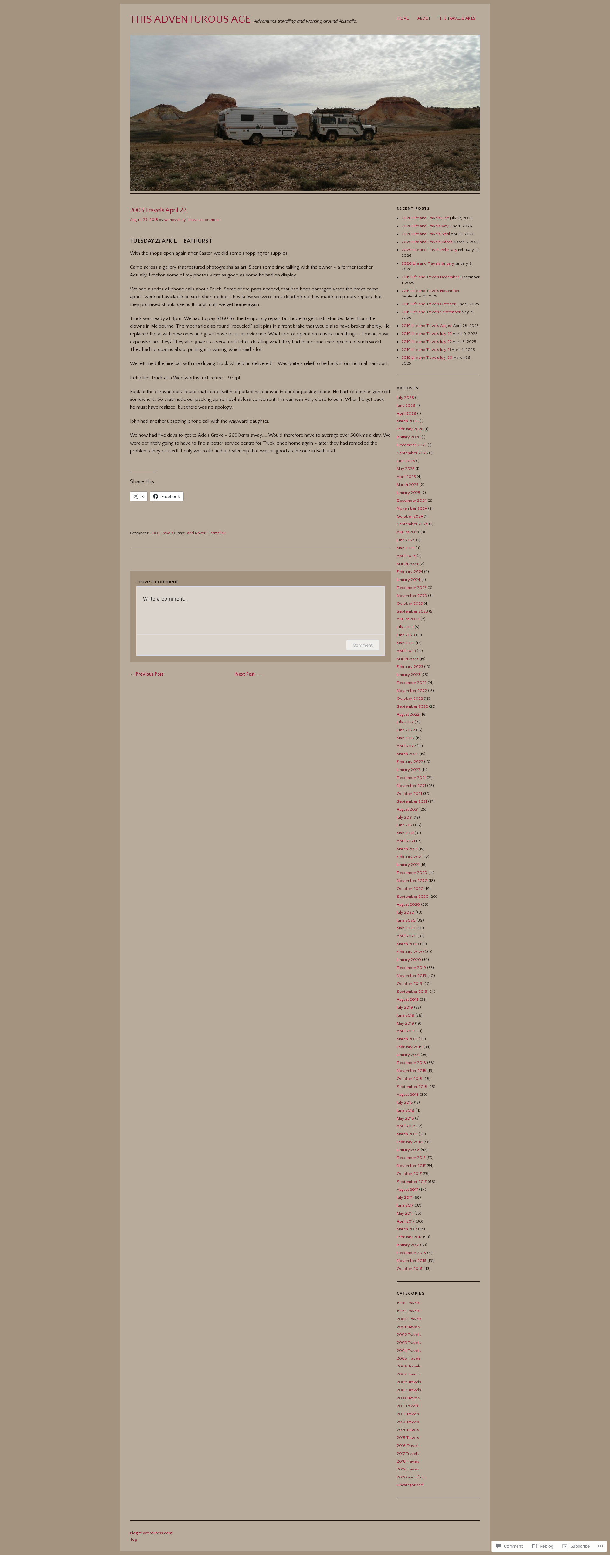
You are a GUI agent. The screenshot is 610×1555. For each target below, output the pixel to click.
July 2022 (405, 722)
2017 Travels (408, 1453)
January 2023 (408, 674)
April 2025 (406, 476)
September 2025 (412, 453)
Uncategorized (410, 1485)
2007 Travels (408, 1374)
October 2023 (410, 603)
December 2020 (412, 872)
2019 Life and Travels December (430, 277)
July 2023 (405, 627)
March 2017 (407, 1229)
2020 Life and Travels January (428, 263)
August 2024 (408, 532)
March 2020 (408, 944)
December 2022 (412, 682)
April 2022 (406, 746)
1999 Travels (408, 1311)
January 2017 (408, 1245)
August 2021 (407, 809)
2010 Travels (408, 1398)
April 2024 (406, 556)
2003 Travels (161, 533)
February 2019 (410, 1047)
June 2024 (406, 540)
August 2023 (408, 619)
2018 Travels (408, 1461)
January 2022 (408, 769)
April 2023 (406, 651)
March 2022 (407, 754)
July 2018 (405, 1102)
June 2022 (406, 730)
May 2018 (405, 1118)
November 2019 (411, 975)
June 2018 (405, 1110)
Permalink (217, 533)
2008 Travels (409, 1382)
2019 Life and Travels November (431, 291)
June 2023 (406, 635)
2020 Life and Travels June (425, 218)
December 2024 (412, 500)
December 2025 (412, 445)
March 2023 (407, 659)
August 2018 (408, 1094)
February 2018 (410, 1142)
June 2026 (406, 405)
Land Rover (196, 533)
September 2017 (412, 1181)
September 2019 (412, 991)
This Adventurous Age (190, 19)
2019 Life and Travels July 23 (427, 333)
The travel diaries (457, 18)
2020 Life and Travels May (425, 226)
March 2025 (407, 484)
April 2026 (406, 413)
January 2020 (409, 960)
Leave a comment (204, 220)
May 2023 (406, 643)
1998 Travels (408, 1303)
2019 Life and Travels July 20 (427, 357)
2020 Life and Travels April (426, 234)
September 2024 (412, 524)
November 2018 (411, 1070)
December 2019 (411, 967)
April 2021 (406, 841)
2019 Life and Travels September (431, 312)
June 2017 (405, 1205)
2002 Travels (409, 1335)
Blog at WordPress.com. (151, 1533)
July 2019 (405, 1007)
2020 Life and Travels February (429, 250)
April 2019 (406, 1031)
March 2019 (407, 1039)
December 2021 (411, 777)
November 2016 (411, 1260)
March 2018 (407, 1134)
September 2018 (412, 1086)
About (423, 18)
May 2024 (406, 548)
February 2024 (410, 571)
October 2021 (409, 793)
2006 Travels (409, 1366)
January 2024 (408, 579)
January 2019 (408, 1055)
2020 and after (410, 1477)
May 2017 (405, 1213)
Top (133, 1539)
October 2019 (409, 983)
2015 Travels (408, 1438)
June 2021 (405, 825)
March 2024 (407, 564)
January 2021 (408, 865)
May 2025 (406, 469)
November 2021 (411, 785)
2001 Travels (408, 1327)
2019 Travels (408, 1469)
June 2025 (406, 461)
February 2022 (410, 762)
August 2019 (408, 999)
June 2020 (406, 920)
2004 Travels (409, 1350)
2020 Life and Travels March (427, 242)
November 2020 (412, 880)
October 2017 (409, 1173)
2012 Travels (408, 1414)
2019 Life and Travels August (427, 326)
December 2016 (411, 1253)
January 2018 (408, 1150)
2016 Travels (408, 1445)
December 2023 (412, 587)
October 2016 (409, 1268)
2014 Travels (408, 1430)
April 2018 (406, 1126)
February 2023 (410, 667)
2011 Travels (407, 1406)
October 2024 (410, 516)
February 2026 (410, 429)
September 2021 (412, 801)
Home (403, 18)
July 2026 (405, 397)
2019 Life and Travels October (429, 304)
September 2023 (412, 611)
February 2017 (409, 1237)
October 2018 (409, 1078)
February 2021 (409, 857)
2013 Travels (408, 1422)
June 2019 (405, 1015)
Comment (363, 645)
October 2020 (410, 888)
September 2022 (412, 706)
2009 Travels (409, 1390)
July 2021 (405, 817)
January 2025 (408, 492)
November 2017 (411, 1165)
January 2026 (409, 437)
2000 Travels (409, 1319)
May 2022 (406, 738)
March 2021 (407, 849)
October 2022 (410, 698)
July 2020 (405, 912)
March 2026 (408, 421)
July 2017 (404, 1197)
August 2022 (408, 714)
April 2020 (407, 936)
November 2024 (412, 508)
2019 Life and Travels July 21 (426, 349)
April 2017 (406, 1221)
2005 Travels (409, 1358)
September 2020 (413, 896)
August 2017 (407, 1189)
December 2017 (411, 1158)
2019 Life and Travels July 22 (427, 341)
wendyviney (175, 220)
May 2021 (405, 833)
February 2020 (410, 952)
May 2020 (406, 928)
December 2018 (411, 1063)
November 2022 (412, 690)
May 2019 (405, 1023)
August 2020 (408, 904)
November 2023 (412, 595)
